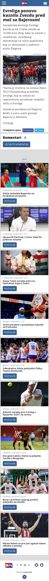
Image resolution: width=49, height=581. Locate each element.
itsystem (27, 572)
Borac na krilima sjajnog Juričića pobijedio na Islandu (20, 501)
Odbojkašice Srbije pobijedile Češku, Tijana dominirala (23, 369)
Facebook (29, 130)
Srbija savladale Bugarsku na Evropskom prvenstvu (18, 194)
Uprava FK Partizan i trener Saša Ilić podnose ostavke (22, 238)
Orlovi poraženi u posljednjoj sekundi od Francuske (23, 326)
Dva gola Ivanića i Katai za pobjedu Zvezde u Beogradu (22, 457)
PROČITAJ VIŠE (9, 201)
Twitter (40, 130)
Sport (24, 159)
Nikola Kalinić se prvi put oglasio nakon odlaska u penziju (24, 544)
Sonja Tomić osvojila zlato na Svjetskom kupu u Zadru (19, 282)
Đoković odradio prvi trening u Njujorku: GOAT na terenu (19, 413)
